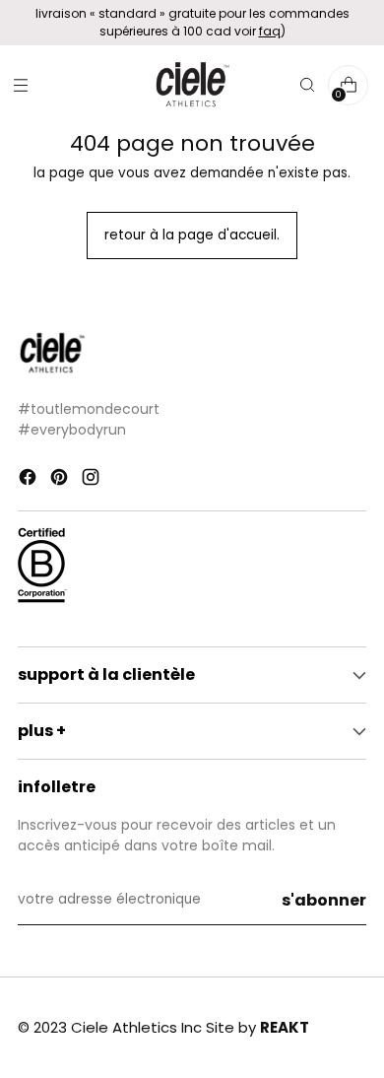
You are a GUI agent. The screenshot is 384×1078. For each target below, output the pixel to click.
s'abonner (324, 900)
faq (270, 31)
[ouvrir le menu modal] (20, 85)
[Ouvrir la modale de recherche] (307, 85)
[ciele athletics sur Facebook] (29, 480)
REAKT (284, 1027)
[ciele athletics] (192, 85)
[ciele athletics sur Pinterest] (61, 480)
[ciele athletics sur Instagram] (92, 480)
